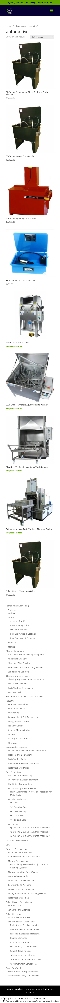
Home (8, 26)
